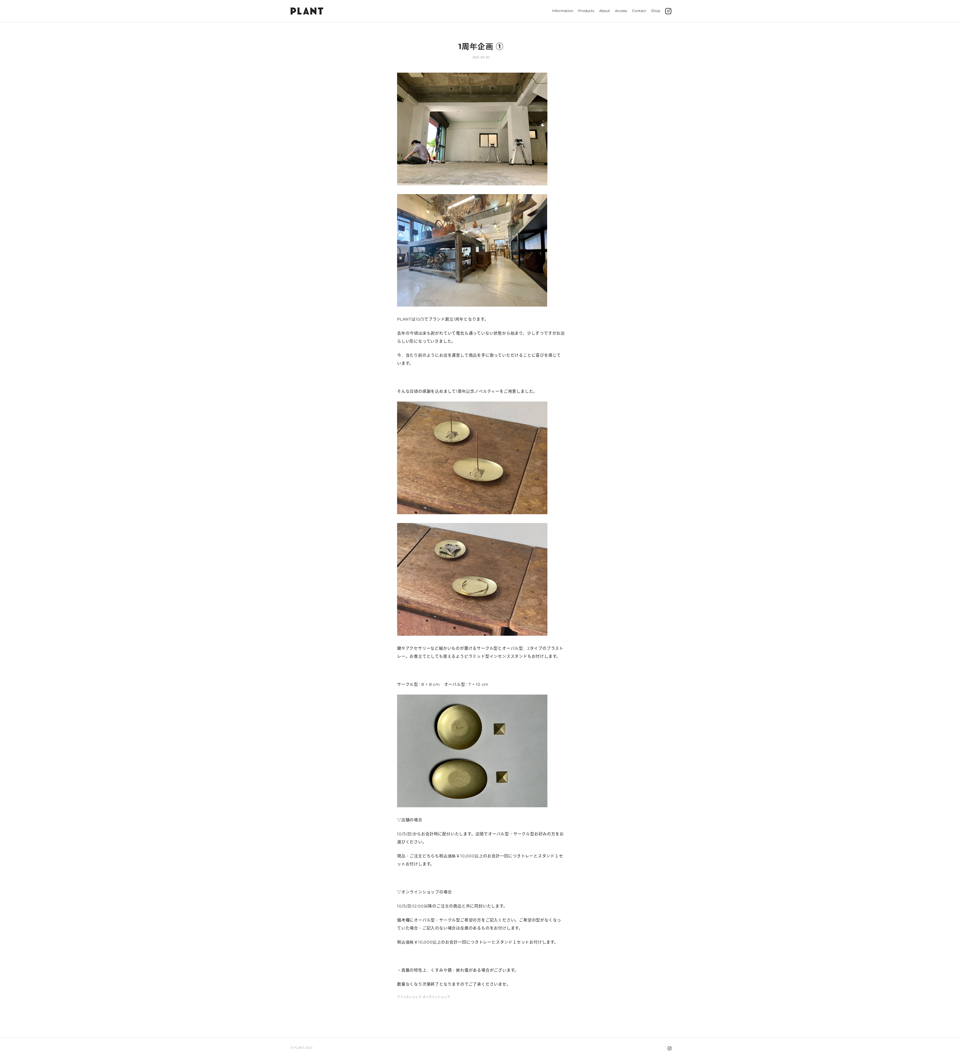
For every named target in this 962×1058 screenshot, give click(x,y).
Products (586, 11)
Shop (655, 11)
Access (621, 11)
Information (562, 11)
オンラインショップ (436, 997)
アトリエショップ (409, 997)
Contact (639, 11)
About (604, 11)
